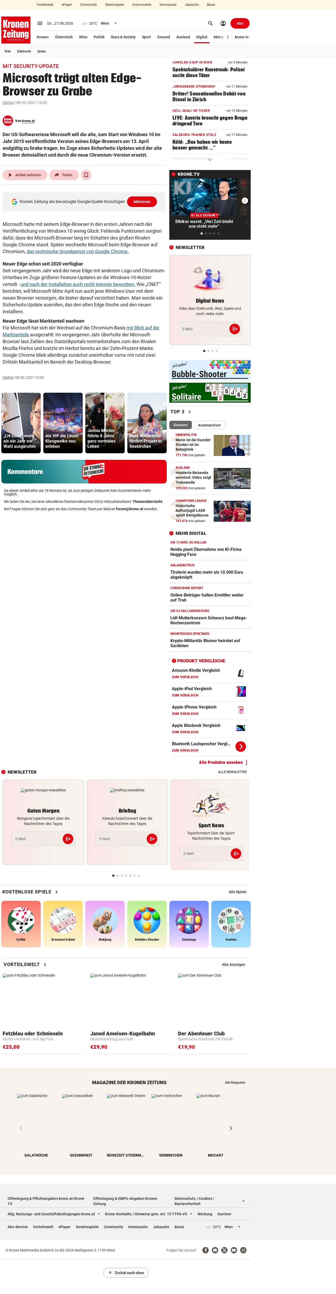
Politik (99, 37)
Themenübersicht (147, 501)
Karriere (224, 1214)
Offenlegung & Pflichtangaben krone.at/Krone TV (46, 1201)
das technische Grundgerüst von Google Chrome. (78, 251)
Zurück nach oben (126, 1273)
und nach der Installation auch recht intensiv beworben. (77, 284)
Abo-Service (18, 1227)
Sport (146, 37)
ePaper (67, 5)
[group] (21, 423)
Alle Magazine (235, 1082)
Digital (201, 37)
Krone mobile (141, 5)
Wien (83, 37)
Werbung (204, 1214)
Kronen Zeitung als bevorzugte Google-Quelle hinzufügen (85, 201)
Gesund (163, 37)
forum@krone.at (129, 509)
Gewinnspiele (114, 5)
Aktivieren (142, 202)
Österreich (64, 37)
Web (7, 51)
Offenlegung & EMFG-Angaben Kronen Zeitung (125, 1201)
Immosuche (168, 5)
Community (88, 5)
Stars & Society (123, 37)
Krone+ (43, 37)
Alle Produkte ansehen (221, 762)
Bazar (211, 5)
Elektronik (24, 51)
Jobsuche (192, 5)
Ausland (183, 37)
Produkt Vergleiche (201, 660)
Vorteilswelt (45, 5)
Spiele (41, 51)
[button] (228, 37)
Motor (219, 37)
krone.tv (242, 37)
